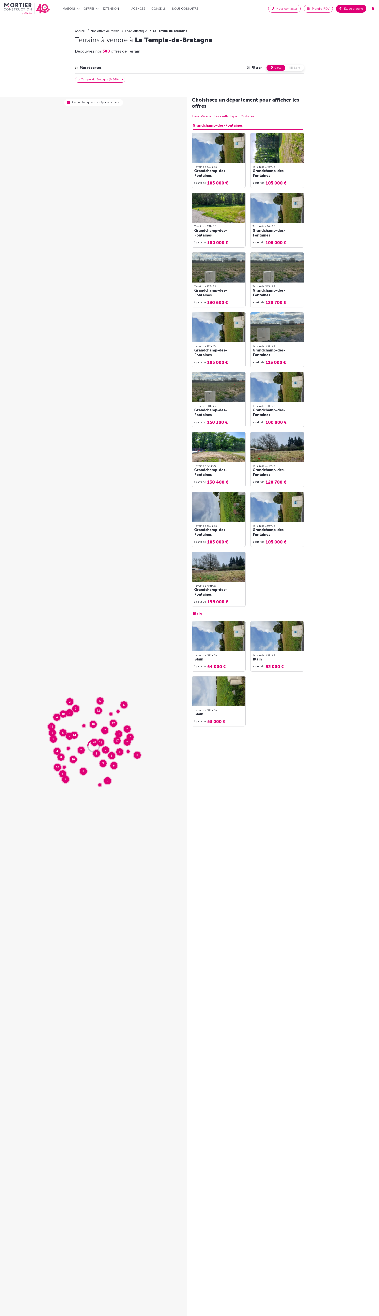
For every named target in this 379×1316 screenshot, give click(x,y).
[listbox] (88, 67)
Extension (110, 8)
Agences (138, 8)
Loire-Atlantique (225, 116)
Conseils (158, 8)
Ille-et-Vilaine (201, 116)
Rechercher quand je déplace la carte (95, 102)
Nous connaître (185, 8)
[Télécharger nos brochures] (373, 9)
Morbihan (247, 116)
